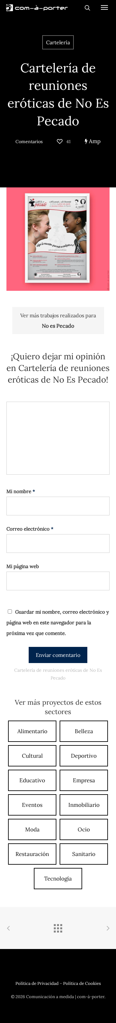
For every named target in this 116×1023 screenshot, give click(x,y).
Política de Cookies (82, 983)
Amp (94, 141)
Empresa (84, 780)
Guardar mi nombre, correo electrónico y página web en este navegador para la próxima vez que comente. (57, 622)
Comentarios (29, 141)
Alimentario (32, 731)
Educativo (32, 780)
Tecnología (58, 878)
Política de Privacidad (37, 983)
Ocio (84, 829)
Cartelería (58, 42)
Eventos (32, 804)
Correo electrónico (29, 529)
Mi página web (22, 566)
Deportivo (84, 755)
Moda (32, 829)
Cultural (32, 755)
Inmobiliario (84, 804)
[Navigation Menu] (104, 7)
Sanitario (83, 854)
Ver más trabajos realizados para (58, 320)
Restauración (32, 854)
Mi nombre (20, 491)
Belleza (84, 731)
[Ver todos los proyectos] (58, 929)
